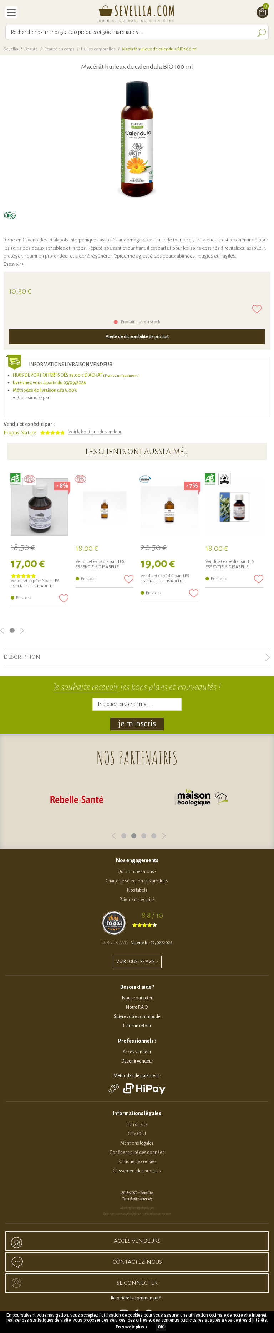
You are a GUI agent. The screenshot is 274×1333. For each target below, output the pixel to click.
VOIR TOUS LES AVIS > (137, 961)
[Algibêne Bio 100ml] (234, 507)
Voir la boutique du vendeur (94, 431)
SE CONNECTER (137, 1283)
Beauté (31, 49)
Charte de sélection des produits (137, 881)
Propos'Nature (20, 433)
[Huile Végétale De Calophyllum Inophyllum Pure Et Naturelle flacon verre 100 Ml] (169, 507)
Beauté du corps (59, 49)
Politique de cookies (137, 1161)
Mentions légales (137, 1143)
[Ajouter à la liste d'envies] (257, 309)
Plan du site (137, 1124)
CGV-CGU (137, 1133)
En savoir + (14, 264)
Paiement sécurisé (137, 899)
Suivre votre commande (137, 1016)
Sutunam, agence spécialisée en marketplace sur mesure (137, 1213)
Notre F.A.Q (137, 1007)
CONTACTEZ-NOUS (137, 1262)
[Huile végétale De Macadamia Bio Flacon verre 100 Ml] (104, 507)
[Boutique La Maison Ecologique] (117, 799)
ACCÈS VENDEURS (137, 1241)
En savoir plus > (132, 1326)
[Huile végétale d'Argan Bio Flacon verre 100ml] (39, 507)
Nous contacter (137, 998)
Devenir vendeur (137, 1061)
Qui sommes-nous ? (137, 871)
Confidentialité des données (137, 1152)
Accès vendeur (137, 1051)
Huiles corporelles (98, 49)
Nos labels (137, 890)
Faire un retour (137, 1025)
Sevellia (11, 49)
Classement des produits (137, 1171)
